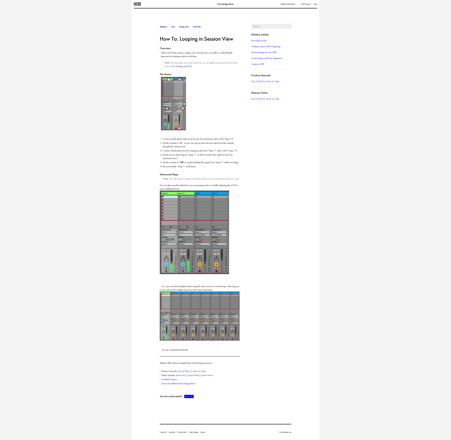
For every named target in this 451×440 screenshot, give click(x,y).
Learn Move (207, 375)
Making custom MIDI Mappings (266, 46)
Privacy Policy (181, 432)
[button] (186, 396)
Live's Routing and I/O (181, 66)
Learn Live (180, 375)
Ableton (137, 4)
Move (195, 371)
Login (315, 4)
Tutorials (197, 26)
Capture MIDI (257, 63)
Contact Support (305, 4)
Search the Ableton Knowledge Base (178, 383)
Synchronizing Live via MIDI (264, 52)
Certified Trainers (169, 379)
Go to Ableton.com (285, 432)
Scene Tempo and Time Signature (266, 58)
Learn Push (193, 375)
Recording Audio (259, 40)
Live (173, 26)
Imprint (202, 432)
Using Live (184, 26)
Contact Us (163, 432)
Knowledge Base (226, 4)
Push (187, 371)
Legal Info (172, 432)
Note (203, 371)
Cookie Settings (193, 432)
